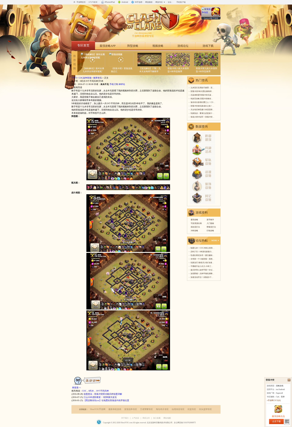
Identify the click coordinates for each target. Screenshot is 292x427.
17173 (74, 78)
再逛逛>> (76, 388)
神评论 (122, 84)
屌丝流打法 (195, 227)
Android (125, 2)
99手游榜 (138, 2)
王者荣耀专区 (146, 409)
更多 (215, 240)
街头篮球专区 (205, 409)
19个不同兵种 (102, 391)
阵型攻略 (132, 45)
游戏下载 (208, 45)
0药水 (91, 391)
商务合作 (146, 418)
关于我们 (125, 418)
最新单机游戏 (114, 409)
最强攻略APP (108, 45)
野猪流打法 (211, 227)
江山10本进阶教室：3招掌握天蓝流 (100, 397)
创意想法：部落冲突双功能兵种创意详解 (103, 394)
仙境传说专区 (178, 409)
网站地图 (167, 418)
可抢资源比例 (196, 223)
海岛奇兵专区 (162, 409)
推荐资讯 (97, 78)
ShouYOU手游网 (97, 409)
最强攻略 (194, 220)
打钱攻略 (210, 231)
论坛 (169, 2)
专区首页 (83, 45)
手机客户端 (181, 2)
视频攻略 (157, 45)
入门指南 (210, 223)
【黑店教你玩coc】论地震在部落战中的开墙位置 (106, 400)
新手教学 (210, 220)
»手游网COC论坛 (274, 400)
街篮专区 (192, 409)
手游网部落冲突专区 (143, 34)
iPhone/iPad (110, 2)
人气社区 (135, 418)
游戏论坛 (182, 45)
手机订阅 (113, 84)
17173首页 (93, 2)
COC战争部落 (85, 78)
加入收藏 (156, 418)
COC (84, 391)
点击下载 (276, 421)
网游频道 (149, 2)
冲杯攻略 (194, 231)
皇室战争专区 (130, 409)
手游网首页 (81, 2)
